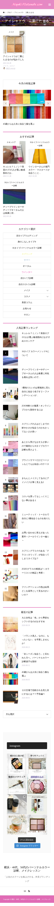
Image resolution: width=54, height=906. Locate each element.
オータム (27, 266)
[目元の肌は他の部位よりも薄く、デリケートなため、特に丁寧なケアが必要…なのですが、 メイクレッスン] (37, 804)
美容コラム (27, 302)
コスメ (27, 296)
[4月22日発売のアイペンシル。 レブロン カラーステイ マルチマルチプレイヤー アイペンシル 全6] (17, 784)
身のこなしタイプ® (27, 242)
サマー (27, 260)
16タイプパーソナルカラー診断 (27, 248)
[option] (27, 106)
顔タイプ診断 (27, 278)
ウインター (27, 272)
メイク (27, 290)
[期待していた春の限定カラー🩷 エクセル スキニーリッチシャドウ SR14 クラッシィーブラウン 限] (37, 825)
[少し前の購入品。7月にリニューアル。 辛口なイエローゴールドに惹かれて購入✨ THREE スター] (17, 764)
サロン (27, 315)
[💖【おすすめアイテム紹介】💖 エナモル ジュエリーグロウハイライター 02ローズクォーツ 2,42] (37, 764)
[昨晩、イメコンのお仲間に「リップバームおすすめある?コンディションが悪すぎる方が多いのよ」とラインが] (17, 825)
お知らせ (27, 308)
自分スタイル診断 (27, 284)
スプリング (27, 254)
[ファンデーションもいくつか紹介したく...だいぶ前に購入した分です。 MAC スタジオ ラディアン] (17, 804)
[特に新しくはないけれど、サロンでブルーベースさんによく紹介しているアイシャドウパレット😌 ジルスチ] (37, 784)
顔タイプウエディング (27, 236)
